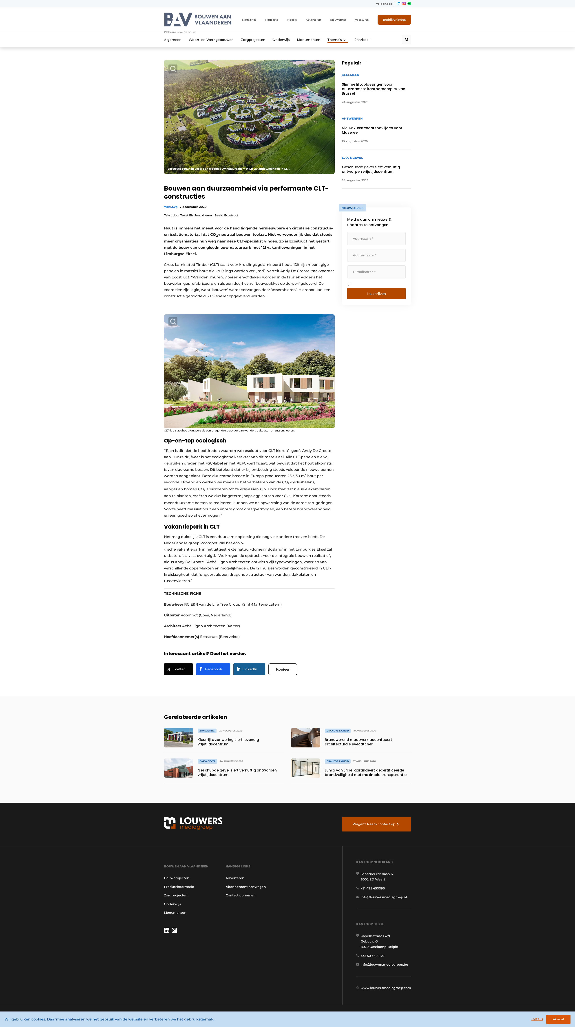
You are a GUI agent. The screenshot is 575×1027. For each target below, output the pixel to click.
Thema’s (334, 40)
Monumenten (308, 40)
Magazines (249, 19)
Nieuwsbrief (338, 19)
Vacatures (362, 19)
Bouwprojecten (176, 878)
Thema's (170, 207)
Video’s (292, 19)
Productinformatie (179, 887)
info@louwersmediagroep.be (384, 965)
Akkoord (558, 1019)
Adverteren (313, 19)
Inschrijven (376, 293)
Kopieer (283, 669)
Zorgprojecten (253, 40)
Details (537, 1019)
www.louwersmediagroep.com (386, 988)
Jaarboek (363, 40)
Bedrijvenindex (394, 19)
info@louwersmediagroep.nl (384, 897)
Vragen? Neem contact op (374, 824)
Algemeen (172, 40)
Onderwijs (281, 40)
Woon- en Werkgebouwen (211, 40)
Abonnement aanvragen (246, 887)
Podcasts (271, 19)
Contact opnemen (241, 895)
